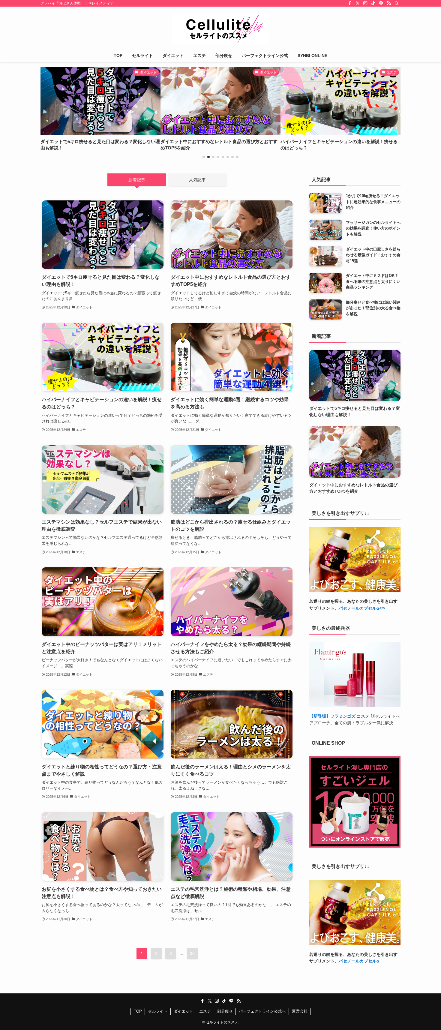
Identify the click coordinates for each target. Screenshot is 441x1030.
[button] (203, 157)
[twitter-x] (358, 3)
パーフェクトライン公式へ (262, 1011)
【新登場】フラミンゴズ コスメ (339, 716)
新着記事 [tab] (136, 179)
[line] (381, 3)
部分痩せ (225, 1011)
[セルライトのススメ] (220, 29)
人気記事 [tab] (197, 179)
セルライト (157, 1011)
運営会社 (300, 1011)
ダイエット (183, 1011)
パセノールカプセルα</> (362, 608)
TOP (138, 1011)
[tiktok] (373, 3)
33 (192, 953)
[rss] (389, 3)
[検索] (396, 3)
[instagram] (365, 3)
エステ (205, 1011)
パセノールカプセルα (359, 961)
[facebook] (350, 3)
